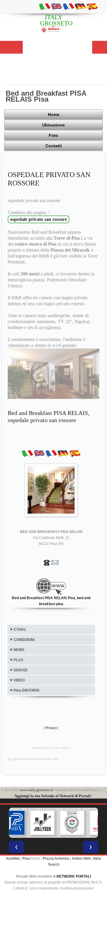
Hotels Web (81, 858)
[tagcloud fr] (68, 6)
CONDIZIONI (24, 640)
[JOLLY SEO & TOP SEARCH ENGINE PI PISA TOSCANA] (42, 823)
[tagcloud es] (92, 6)
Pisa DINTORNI (26, 690)
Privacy (51, 728)
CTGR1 (20, 629)
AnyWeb (13, 858)
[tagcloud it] (45, 6)
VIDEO (19, 680)
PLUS (18, 660)
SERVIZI (20, 670)
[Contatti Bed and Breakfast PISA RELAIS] (51, 562)
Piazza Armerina (56, 858)
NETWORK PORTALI (73, 876)
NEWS (19, 650)
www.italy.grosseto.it (36, 790)
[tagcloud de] (80, 6)
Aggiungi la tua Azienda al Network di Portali (52, 796)
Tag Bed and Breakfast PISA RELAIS (33, 759)
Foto (53, 135)
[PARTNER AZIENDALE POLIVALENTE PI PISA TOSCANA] (13, 823)
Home (53, 114)
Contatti (53, 145)
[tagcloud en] (56, 6)
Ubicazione (53, 125)
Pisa (25, 858)
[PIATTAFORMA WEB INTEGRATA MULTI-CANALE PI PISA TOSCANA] (72, 823)
